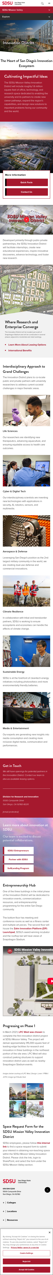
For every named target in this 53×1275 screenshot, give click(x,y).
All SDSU (49, 3)
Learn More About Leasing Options (27, 345)
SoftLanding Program (18, 868)
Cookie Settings (26, 1253)
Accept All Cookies (26, 1269)
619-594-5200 (9, 1188)
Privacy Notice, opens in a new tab (25, 1247)
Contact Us (26, 192)
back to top (47, 1190)
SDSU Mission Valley (12, 9)
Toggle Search (42, 3)
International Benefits (20, 350)
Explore (6, 16)
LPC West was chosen (30, 1032)
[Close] (49, 1232)
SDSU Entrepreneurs (18, 850)
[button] (17, 1091)
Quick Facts (26, 182)
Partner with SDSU (18, 859)
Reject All (26, 1261)
